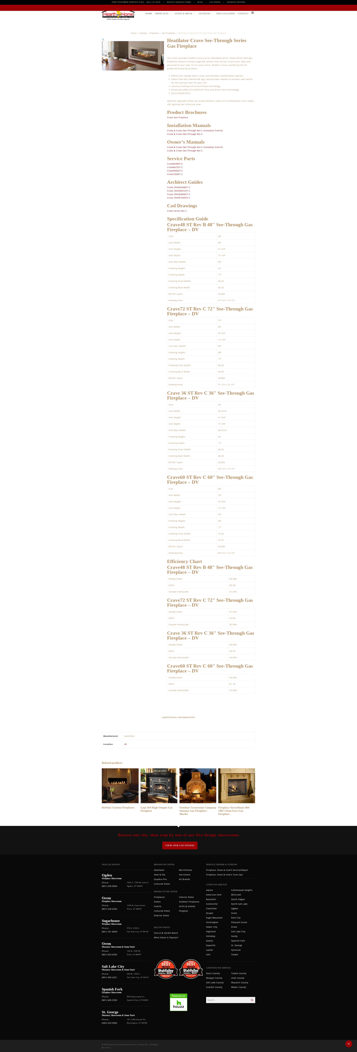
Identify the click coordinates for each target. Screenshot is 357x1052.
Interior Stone (186, 897)
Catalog (143, 33)
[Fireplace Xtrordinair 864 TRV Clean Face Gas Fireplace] (236, 785)
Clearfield (211, 908)
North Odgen (238, 899)
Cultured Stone (162, 883)
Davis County (213, 973)
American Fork (213, 894)
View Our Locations (180, 845)
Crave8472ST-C (175, 167)
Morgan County (214, 978)
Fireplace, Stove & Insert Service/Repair (227, 870)
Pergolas (183, 911)
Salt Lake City (238, 931)
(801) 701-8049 (109, 931)
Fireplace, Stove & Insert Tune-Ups (224, 874)
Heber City (211, 927)
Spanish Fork (238, 940)
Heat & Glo (159, 874)
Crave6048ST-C (175, 163)
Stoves (157, 901)
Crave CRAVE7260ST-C (178, 197)
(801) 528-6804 (109, 886)
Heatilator (159, 870)
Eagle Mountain (214, 917)
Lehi (208, 954)
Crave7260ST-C (175, 174)
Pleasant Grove (239, 922)
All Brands (184, 879)
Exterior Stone (161, 915)
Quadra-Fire (160, 879)
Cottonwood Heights (242, 890)
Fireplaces (154, 33)
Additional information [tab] (178, 717)
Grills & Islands (187, 906)
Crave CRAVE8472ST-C (178, 190)
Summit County (214, 987)
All (125, 744)
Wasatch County (239, 982)
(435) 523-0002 (109, 1023)
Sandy (234, 936)
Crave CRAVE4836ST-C (178, 194)
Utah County (237, 978)
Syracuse (236, 950)
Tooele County (238, 973)
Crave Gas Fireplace (177, 117)
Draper (210, 913)
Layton (209, 950)
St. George (236, 945)
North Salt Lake (239, 904)
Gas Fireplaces (168, 33)
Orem (234, 913)
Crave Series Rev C (177, 211)
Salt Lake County (215, 982)
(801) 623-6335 (109, 954)
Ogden (234, 908)
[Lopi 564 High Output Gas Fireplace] (159, 785)
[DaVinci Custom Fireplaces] (120, 785)
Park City (236, 917)
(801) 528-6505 (109, 909)
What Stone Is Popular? (166, 937)
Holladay (210, 936)
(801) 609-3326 (109, 1000)
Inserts (157, 906)
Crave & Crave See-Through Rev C (185, 134)
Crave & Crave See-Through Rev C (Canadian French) (195, 130)
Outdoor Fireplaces (189, 901)
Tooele (234, 954)
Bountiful (211, 899)
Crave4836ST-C (175, 170)
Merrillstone (185, 870)
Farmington (212, 922)
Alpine (209, 890)
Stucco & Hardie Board (166, 933)
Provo (234, 927)
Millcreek (236, 894)
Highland (211, 931)
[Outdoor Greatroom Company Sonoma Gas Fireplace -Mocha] (197, 785)
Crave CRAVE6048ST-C (178, 187)
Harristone (184, 874)
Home (134, 33)
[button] (103, 39)
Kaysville (210, 945)
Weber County (238, 987)
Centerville (212, 904)
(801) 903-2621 (109, 977)
